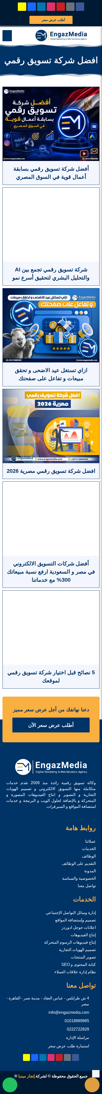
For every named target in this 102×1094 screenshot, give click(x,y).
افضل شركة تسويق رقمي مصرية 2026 (51, 471)
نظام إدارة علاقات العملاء (75, 972)
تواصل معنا (87, 886)
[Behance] (31, 6)
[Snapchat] (22, 6)
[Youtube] (60, 6)
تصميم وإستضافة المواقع (75, 920)
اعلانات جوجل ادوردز (79, 927)
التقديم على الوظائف (79, 863)
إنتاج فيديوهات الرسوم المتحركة (70, 942)
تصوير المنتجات (83, 957)
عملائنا (90, 841)
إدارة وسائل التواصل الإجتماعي (71, 913)
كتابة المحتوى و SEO (78, 964)
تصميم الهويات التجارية (77, 950)
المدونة (90, 871)
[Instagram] (51, 6)
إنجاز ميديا (26, 1076)
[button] (7, 35)
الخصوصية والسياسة (79, 878)
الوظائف (89, 856)
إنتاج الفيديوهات (83, 935)
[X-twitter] (70, 6)
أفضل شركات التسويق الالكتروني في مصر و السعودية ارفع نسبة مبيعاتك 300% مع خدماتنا (51, 571)
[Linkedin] (41, 6)
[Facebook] (80, 6)
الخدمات (89, 849)
